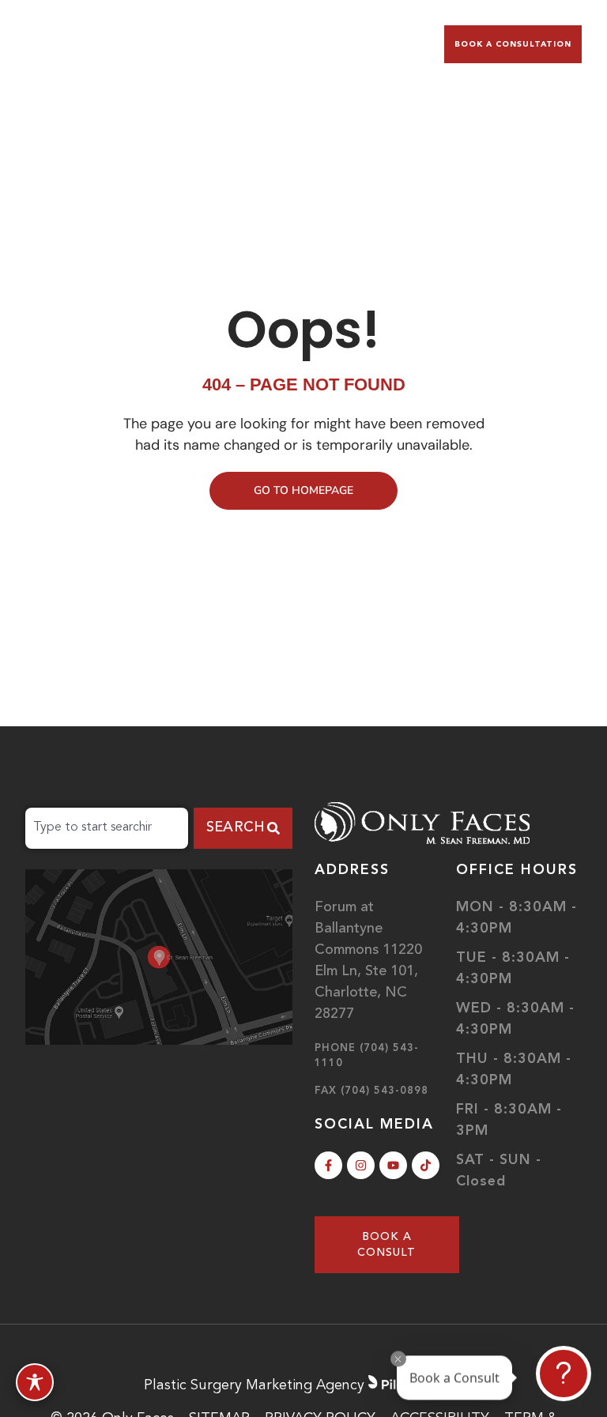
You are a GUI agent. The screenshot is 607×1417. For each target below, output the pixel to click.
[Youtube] (393, 1165)
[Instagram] (361, 1165)
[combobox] (106, 828)
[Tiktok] (425, 1165)
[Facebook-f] (328, 1165)
